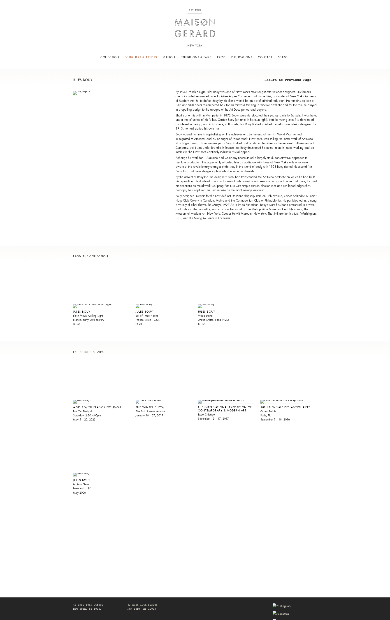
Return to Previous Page (288, 80)
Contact (265, 57)
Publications (241, 57)
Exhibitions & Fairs (196, 57)
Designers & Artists (141, 57)
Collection (109, 57)
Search (284, 57)
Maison (169, 57)
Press (221, 57)
